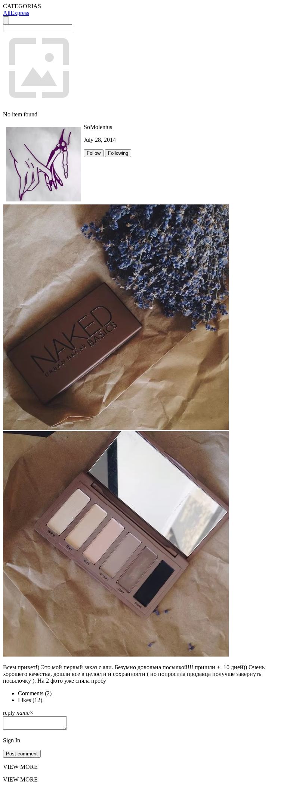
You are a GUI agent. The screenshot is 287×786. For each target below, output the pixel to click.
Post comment (22, 754)
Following (118, 153)
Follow (94, 153)
